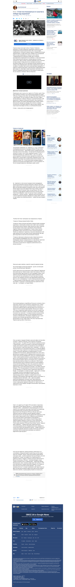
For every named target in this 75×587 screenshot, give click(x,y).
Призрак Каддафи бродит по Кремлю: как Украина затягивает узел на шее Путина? (51, 139)
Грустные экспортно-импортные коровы (51, 189)
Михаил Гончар (49, 155)
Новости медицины (24, 550)
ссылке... (18, 476)
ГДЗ (22, 537)
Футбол (22, 534)
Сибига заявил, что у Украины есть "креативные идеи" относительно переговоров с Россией (54, 107)
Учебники (25, 537)
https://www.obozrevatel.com (46, 558)
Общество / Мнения (16, 15)
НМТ (38, 537)
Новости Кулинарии (32, 544)
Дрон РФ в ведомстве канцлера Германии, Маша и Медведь (51, 182)
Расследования (41, 528)
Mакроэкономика (31, 547)
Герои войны (23, 3)
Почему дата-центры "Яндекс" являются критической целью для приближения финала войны (52, 146)
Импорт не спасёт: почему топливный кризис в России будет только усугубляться (52, 152)
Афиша (22, 553)
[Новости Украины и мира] (31, 500)
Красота (29, 553)
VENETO (44, 3)
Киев (22, 531)
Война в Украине (29, 3)
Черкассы (36, 531)
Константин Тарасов (50, 148)
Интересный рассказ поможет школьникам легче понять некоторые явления (52, 36)
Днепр (33, 531)
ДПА (33, 537)
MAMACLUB (30, 550)
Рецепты (22, 544)
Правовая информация (45, 506)
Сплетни (26, 553)
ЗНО (35, 537)
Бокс (32, 534)
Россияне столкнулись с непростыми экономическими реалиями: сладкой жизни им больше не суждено (52, 176)
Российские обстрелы (50, 3)
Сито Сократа (49, 178)
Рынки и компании (24, 547)
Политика (21, 528)
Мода (32, 553)
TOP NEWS (49, 73)
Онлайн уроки (30, 537)
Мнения (48, 135)
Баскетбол (26, 534)
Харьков (25, 531)
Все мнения (49, 199)
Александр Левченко (50, 196)
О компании (23, 506)
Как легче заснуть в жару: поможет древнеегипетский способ (51, 44)
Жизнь (33, 528)
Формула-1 (36, 534)
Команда (32, 506)
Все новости (59, 528)
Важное (48, 6)
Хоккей (30, 534)
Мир (26, 528)
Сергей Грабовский (22, 7)
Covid (34, 550)
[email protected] (24, 579)
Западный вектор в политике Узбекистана (51, 195)
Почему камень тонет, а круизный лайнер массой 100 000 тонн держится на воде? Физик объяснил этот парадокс (52, 32)
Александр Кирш (49, 185)
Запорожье (29, 531)
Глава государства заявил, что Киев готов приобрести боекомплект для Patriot (54, 92)
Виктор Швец (49, 141)
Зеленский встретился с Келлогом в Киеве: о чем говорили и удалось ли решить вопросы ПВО (54, 88)
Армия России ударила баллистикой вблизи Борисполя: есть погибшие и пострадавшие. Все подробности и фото (54, 98)
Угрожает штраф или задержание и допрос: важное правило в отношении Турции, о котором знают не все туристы (54, 21)
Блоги (46, 528)
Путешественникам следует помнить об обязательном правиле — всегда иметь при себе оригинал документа (54, 25)
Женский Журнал (37, 553)
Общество (53, 528)
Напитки (26, 544)
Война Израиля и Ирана (37, 3)
